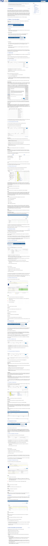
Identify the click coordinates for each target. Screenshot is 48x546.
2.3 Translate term (36, 9)
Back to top (29, 8)
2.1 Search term (35, 7)
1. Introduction (35, 4)
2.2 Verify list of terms (36, 8)
